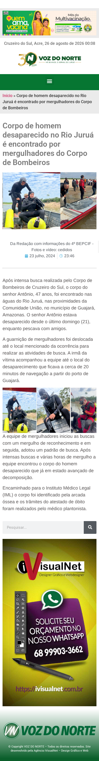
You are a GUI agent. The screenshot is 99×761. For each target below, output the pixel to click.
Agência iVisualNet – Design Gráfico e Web (61, 750)
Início (7, 95)
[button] (49, 81)
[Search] (90, 527)
